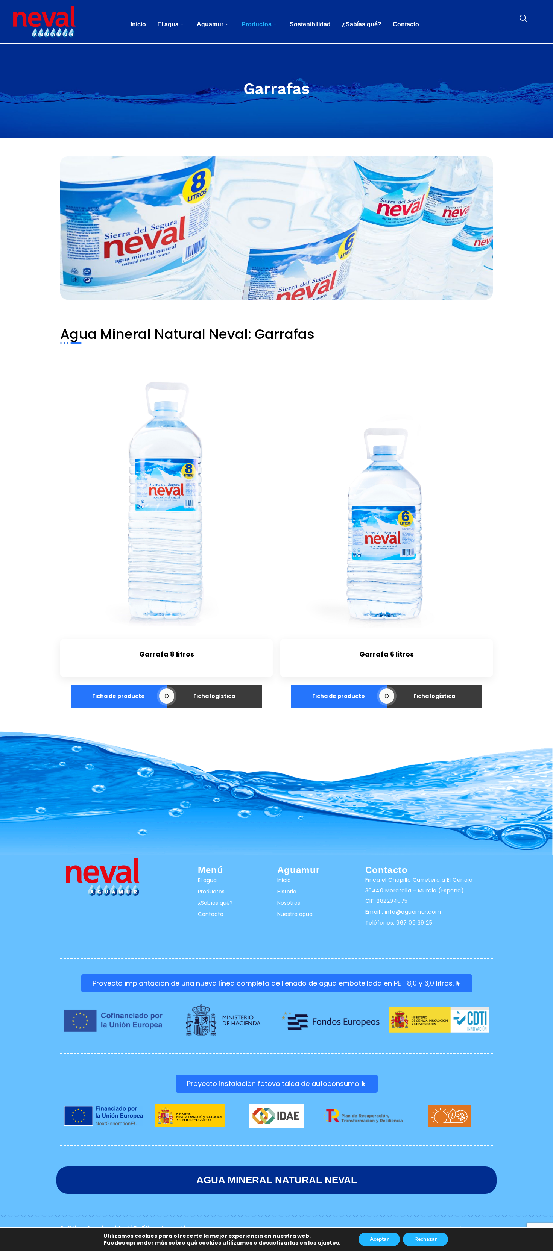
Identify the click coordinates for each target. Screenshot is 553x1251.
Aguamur (210, 24)
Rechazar (425, 1239)
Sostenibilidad (310, 24)
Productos (257, 24)
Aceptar (379, 1239)
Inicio (138, 24)
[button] (523, 18)
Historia (286, 891)
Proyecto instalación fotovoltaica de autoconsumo (273, 1083)
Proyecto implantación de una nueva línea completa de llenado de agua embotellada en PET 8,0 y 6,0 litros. (273, 983)
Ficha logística (214, 696)
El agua (168, 24)
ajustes (328, 1242)
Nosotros (288, 903)
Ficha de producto (118, 696)
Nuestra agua (295, 914)
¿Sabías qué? (361, 24)
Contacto (406, 24)
